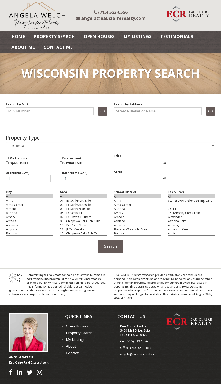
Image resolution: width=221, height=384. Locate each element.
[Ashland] (137, 221)
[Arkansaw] (29, 225)
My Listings (137, 36)
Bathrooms (74, 173)
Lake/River (176, 192)
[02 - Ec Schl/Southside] (83, 205)
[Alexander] (191, 217)
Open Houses (99, 36)
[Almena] (29, 209)
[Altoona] (29, 213)
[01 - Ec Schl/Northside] (83, 200)
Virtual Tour (72, 163)
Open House (18, 163)
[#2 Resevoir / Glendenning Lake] (191, 200)
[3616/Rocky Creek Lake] (191, 213)
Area (63, 192)
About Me (23, 47)
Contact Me (58, 47)
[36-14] (191, 209)
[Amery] (29, 217)
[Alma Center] (29, 205)
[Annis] (191, 233)
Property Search (54, 36)
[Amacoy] (191, 225)
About (71, 346)
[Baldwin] (29, 233)
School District (125, 192)
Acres (118, 172)
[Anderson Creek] (191, 229)
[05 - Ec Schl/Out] (83, 213)
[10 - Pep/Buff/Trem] (83, 225)
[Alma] (29, 200)
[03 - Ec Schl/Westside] (83, 209)
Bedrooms (17, 173)
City (9, 192)
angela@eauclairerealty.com (139, 354)
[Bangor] (137, 233)
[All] (29, 196)
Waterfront (72, 158)
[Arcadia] (29, 221)
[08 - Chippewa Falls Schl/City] (83, 221)
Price (118, 156)
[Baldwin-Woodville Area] (137, 229)
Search (110, 246)
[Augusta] (29, 229)
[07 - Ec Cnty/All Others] (83, 217)
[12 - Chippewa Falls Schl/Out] (83, 233)
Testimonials (176, 36)
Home (18, 36)
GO (102, 111)
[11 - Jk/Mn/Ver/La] (83, 229)
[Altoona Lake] (191, 221)
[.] (191, 205)
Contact (72, 353)
